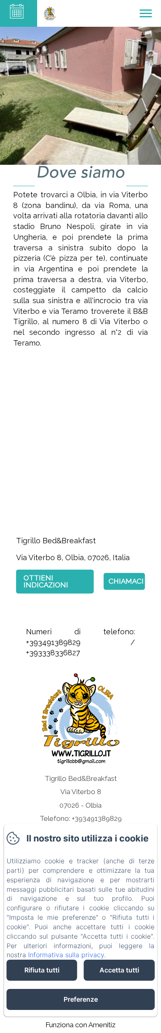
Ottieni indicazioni (46, 581)
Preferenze (81, 999)
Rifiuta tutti (41, 970)
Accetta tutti (119, 970)
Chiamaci (126, 581)
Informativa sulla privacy (66, 955)
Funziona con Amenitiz (80, 1025)
